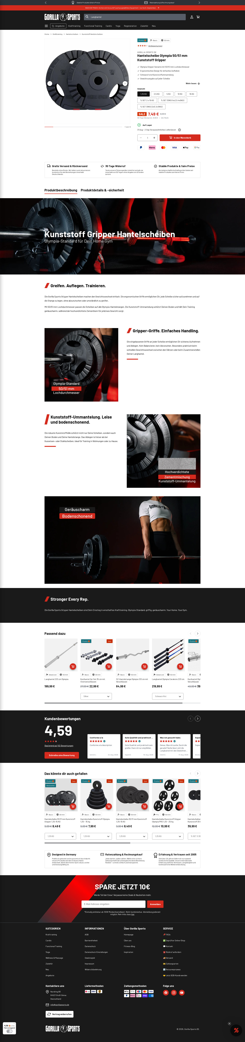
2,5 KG (157, 94)
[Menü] (14, 1024)
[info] (179, 130)
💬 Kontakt (168, 946)
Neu (47, 969)
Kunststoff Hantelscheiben (92, 34)
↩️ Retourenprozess (171, 969)
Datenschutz (90, 946)
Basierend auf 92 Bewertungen (59, 745)
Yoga (48, 952)
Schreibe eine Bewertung (62, 755)
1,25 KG (143, 94)
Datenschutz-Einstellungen (96, 952)
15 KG (191, 94)
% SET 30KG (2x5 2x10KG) (151, 106)
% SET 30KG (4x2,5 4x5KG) (172, 100)
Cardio (48, 940)
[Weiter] (197, 633)
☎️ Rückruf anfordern (172, 952)
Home (47, 34)
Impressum (89, 963)
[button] (198, 17)
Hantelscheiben (72, 34)
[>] (199, 3)
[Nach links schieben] (49, 83)
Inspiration (128, 952)
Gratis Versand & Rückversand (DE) (162, 3)
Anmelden (155, 904)
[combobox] (135, 17)
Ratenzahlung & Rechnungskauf (88, 3)
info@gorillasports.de (59, 1004)
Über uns (127, 940)
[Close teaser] (229, 1023)
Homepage (128, 934)
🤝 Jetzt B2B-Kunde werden (175, 975)
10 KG (180, 94)
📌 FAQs (166, 934)
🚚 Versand (168, 958)
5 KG (169, 94)
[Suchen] (87, 17)
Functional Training (54, 946)
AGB (86, 934)
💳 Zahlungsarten (170, 963)
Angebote (50, 975)
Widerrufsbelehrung (93, 969)
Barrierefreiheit (91, 940)
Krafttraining (57, 34)
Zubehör (49, 963)
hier (132, 914)
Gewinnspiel (90, 958)
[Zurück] (190, 633)
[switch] (9, 1031)
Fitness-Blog (129, 946)
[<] (46, 3)
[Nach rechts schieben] (125, 83)
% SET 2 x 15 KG (147, 100)
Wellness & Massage (54, 958)
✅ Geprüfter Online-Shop (174, 940)
